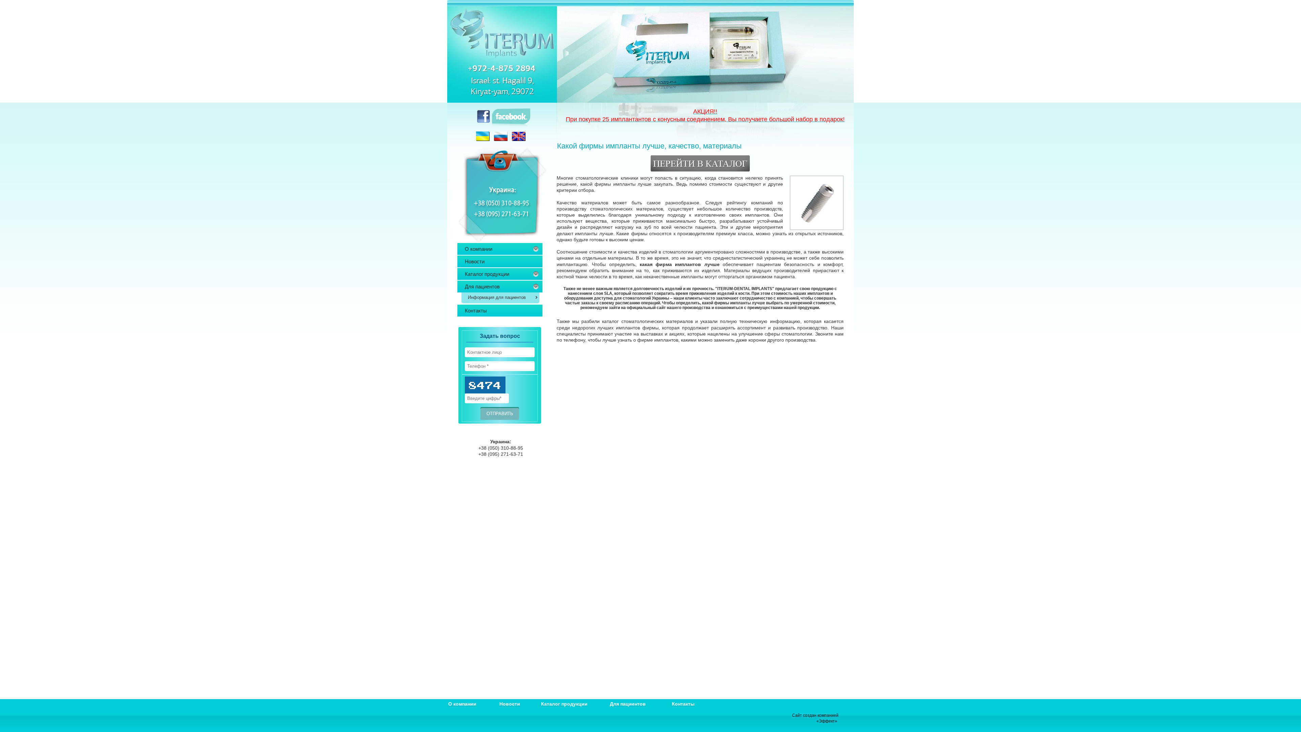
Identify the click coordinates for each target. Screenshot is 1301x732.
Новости (474, 261)
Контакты (476, 310)
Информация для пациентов (497, 297)
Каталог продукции (487, 274)
